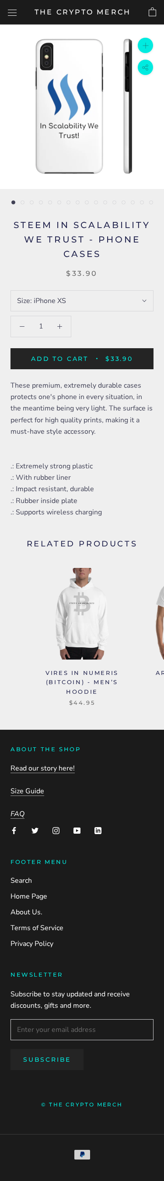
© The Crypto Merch (81, 1104)
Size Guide (27, 791)
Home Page (28, 896)
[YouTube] (76, 830)
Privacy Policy (31, 944)
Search (21, 880)
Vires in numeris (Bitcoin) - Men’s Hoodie (82, 682)
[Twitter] (34, 830)
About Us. (26, 912)
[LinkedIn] (97, 830)
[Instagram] (55, 830)
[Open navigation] (12, 12)
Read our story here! (42, 768)
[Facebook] (13, 830)
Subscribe (47, 1059)
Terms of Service (36, 928)
